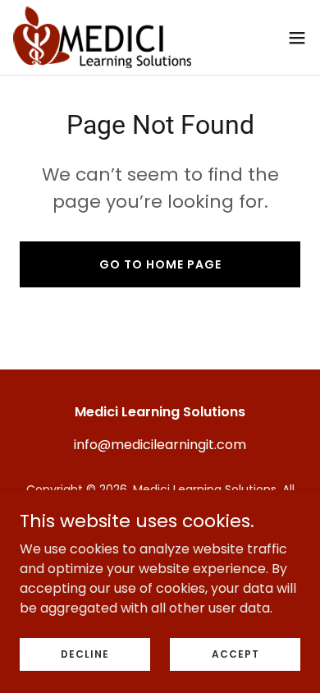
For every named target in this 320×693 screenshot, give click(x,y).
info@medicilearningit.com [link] (160, 444)
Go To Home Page (160, 264)
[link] (102, 37)
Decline (85, 653)
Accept (235, 653)
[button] (297, 37)
